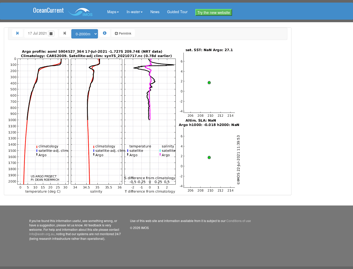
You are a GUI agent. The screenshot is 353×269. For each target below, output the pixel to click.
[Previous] (17, 33)
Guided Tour (177, 11)
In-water (133, 11)
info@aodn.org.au (42, 234)
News (154, 11)
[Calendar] (51, 33)
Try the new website (213, 12)
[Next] (64, 33)
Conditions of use (238, 220)
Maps (111, 11)
